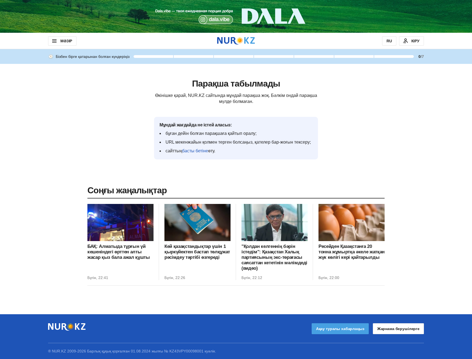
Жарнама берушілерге (398, 329)
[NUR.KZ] (236, 40)
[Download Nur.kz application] (236, 16)
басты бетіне (195, 151)
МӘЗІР (66, 41)
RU (389, 41)
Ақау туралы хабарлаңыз (340, 329)
